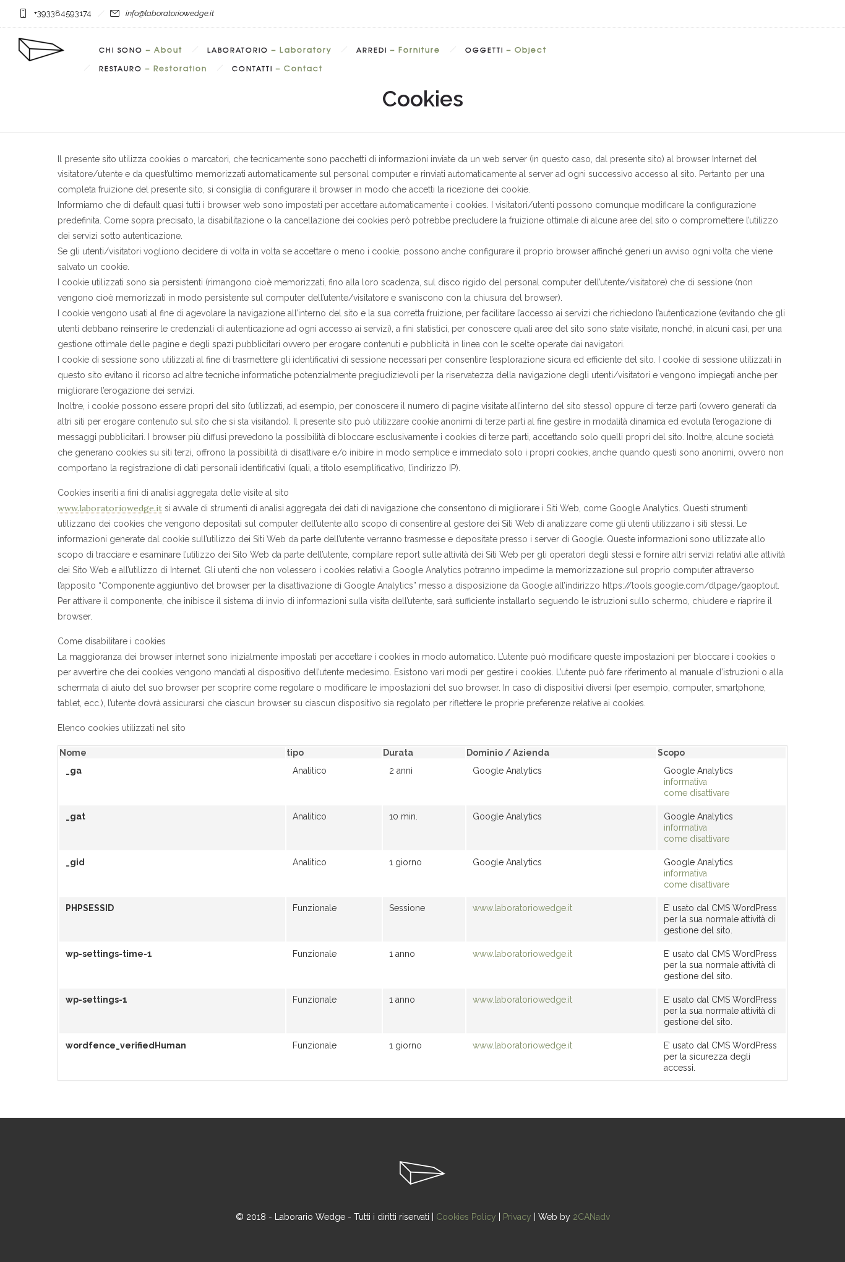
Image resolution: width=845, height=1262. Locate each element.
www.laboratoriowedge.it (110, 508)
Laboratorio (269, 49)
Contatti (277, 68)
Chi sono (140, 49)
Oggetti (506, 49)
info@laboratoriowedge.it (170, 13)
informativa (685, 782)
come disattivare (696, 793)
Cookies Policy (466, 1217)
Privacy (517, 1217)
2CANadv (591, 1217)
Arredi (398, 49)
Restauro (153, 68)
